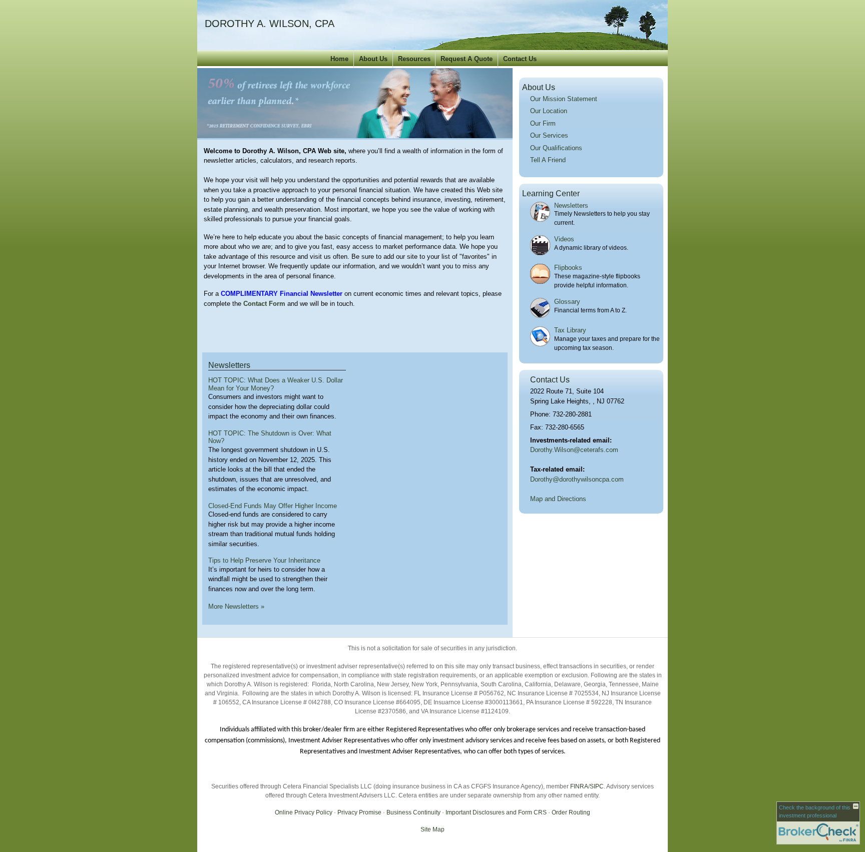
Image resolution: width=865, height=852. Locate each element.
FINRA (579, 786)
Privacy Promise (359, 812)
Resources (414, 59)
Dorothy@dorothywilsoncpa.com (577, 479)
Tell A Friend (548, 160)
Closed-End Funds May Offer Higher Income (272, 506)
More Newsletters (236, 606)
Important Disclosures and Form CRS (496, 812)
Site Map (432, 829)
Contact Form (264, 303)
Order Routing (571, 812)
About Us (373, 59)
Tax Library (570, 330)
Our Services (549, 135)
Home (339, 59)
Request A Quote (467, 59)
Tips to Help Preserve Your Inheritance (264, 560)
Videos (564, 239)
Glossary (567, 301)
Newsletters (229, 365)
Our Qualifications (556, 148)
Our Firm (543, 123)
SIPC (597, 786)
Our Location (548, 111)
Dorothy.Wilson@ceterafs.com (574, 450)
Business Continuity (413, 812)
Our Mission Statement (563, 99)
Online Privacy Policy (303, 812)
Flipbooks (568, 267)
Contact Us (520, 59)
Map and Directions (558, 499)
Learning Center (551, 193)
